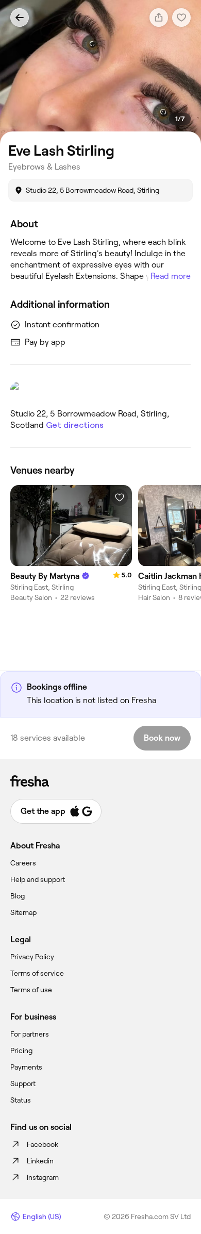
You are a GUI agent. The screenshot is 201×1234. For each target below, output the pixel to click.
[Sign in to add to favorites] (119, 497)
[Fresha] (100, 781)
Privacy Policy (32, 957)
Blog (17, 896)
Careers (23, 863)
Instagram (43, 1177)
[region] (100, 72)
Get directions (75, 425)
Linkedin (40, 1161)
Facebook (42, 1144)
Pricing (21, 1050)
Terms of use (31, 990)
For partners (29, 1034)
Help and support (37, 879)
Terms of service (37, 973)
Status (20, 1100)
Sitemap (23, 912)
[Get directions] (100, 391)
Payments (26, 1067)
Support (23, 1083)
